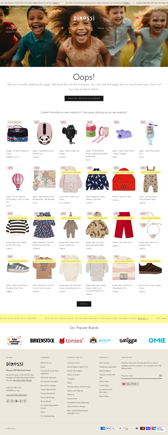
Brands (29, 28)
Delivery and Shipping (75, 390)
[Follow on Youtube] (153, 8)
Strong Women (46, 401)
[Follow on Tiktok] (157, 8)
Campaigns (71, 379)
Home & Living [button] (124, 28)
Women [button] (101, 28)
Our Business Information (49, 381)
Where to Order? (73, 374)
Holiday (40, 28)
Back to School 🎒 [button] (56, 28)
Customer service (73, 363)
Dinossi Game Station (74, 371)
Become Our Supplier (48, 385)
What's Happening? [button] (14, 28)
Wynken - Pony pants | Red (121, 242)
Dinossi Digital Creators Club (77, 367)
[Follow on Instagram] (150, 8)
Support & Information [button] (15, 31)
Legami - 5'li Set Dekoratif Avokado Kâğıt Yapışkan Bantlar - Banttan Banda (97, 154)
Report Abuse (104, 396)
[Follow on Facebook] (146, 8)
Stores (147, 28)
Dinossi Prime (72, 398)
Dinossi (13, 428)
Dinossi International (48, 393)
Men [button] (111, 28)
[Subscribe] (161, 376)
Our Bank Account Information (105, 390)
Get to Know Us (46, 363)
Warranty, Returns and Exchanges (79, 386)
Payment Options (105, 371)
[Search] (7, 18)
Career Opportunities (48, 389)
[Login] (155, 18)
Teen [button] (91, 28)
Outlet (137, 28)
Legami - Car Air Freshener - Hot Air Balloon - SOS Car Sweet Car (17, 199)
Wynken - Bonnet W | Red (121, 196)
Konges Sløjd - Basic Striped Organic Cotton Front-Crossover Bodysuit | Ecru (96, 288)
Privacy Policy (104, 381)
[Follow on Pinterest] (160, 8)
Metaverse (70, 394)
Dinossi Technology (47, 397)
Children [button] (80, 28)
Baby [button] (71, 28)
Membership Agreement (107, 367)
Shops (43, 412)
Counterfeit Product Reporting (78, 402)
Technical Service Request (76, 406)
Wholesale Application (49, 377)
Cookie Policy (104, 385)
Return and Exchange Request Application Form (77, 411)
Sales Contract (104, 363)
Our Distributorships (48, 416)
